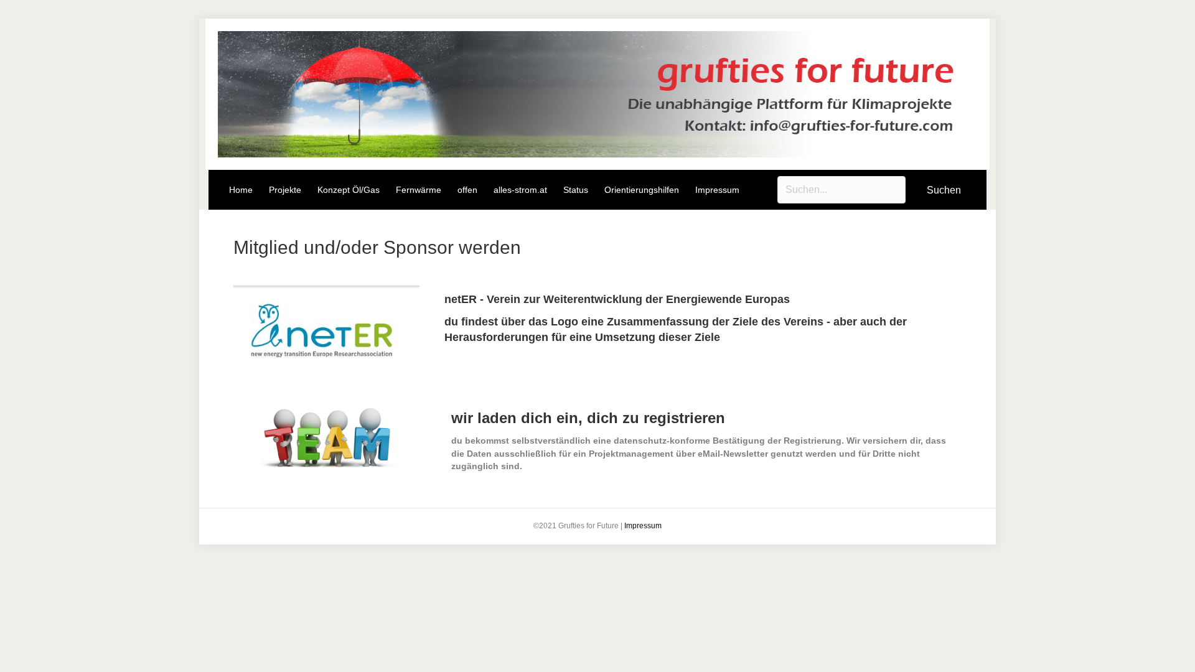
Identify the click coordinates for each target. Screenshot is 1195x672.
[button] (944, 190)
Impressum (643, 525)
